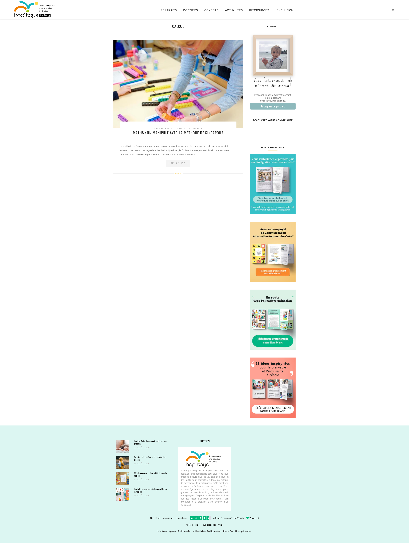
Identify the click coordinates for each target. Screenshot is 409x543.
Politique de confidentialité (191, 531)
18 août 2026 (142, 463)
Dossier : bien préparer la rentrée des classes (150, 458)
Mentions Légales (167, 531)
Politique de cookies (217, 531)
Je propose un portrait (273, 106)
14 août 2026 (142, 495)
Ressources (259, 10)
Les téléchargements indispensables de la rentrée (150, 490)
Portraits (169, 10)
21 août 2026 (142, 447)
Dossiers (190, 10)
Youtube (284, 130)
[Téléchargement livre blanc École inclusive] (273, 387)
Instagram (261, 130)
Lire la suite (177, 163)
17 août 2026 (142, 479)
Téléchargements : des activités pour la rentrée (150, 474)
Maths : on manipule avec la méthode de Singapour (178, 132)
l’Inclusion (284, 10)
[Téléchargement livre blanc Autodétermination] (273, 319)
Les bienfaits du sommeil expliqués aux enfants (150, 442)
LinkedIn (276, 130)
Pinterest (269, 130)
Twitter (291, 130)
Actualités (234, 10)
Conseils (211, 10)
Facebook (254, 130)
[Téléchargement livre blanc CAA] (273, 251)
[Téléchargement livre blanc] (273, 183)
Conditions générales (240, 531)
